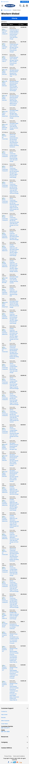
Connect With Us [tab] (6, 748)
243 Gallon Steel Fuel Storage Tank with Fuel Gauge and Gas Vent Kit (14, 126)
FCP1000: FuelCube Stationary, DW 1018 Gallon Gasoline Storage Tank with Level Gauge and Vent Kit (14, 538)
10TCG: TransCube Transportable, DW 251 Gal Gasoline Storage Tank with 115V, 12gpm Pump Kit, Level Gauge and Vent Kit (14, 204)
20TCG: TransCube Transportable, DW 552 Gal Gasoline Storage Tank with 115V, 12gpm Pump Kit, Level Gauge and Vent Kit (14, 416)
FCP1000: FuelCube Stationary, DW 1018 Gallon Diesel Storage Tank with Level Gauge (14, 490)
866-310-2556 (5, 731)
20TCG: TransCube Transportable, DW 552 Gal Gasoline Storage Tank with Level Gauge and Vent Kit (14, 433)
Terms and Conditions (19, 756)
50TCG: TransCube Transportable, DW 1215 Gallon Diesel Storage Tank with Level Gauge (13, 571)
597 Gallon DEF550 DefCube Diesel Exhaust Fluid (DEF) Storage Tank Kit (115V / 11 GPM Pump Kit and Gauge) (14, 476)
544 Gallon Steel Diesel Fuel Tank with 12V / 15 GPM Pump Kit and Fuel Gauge (14, 304)
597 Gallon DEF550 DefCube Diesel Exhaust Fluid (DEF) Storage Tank (14, 446)
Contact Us (4, 711)
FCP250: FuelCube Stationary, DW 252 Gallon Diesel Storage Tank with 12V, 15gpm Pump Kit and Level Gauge (14, 250)
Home (1, 10)
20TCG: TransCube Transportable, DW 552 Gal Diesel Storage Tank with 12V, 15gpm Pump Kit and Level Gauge (14, 383)
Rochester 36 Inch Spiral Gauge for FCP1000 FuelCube (14, 626)
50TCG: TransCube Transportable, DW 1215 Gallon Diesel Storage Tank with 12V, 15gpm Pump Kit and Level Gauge (14, 586)
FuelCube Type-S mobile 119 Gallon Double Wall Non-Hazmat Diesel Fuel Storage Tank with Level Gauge (14, 34)
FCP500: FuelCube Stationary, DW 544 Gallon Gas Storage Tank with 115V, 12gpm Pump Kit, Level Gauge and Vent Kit (14, 334)
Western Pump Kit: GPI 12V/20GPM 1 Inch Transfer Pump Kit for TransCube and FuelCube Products (14, 638)
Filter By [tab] (14, 18)
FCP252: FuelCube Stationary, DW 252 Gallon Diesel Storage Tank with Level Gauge (14, 235)
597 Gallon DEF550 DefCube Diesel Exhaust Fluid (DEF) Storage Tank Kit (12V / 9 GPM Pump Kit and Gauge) (14, 460)
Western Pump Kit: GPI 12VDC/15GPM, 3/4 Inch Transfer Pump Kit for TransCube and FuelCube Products (14, 673)
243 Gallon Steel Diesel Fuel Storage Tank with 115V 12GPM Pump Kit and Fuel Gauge (14, 114)
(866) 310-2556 (25, 1)
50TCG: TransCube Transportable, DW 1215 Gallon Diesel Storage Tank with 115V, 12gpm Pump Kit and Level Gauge (14, 602)
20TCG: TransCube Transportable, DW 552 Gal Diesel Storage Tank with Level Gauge (13, 368)
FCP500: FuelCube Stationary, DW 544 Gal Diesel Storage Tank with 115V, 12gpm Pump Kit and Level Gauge (14, 318)
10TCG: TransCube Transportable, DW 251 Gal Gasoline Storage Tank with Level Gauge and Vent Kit (14, 221)
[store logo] (9, 5)
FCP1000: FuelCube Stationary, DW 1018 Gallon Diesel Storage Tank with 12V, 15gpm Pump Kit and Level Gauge (14, 505)
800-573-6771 (5, 728)
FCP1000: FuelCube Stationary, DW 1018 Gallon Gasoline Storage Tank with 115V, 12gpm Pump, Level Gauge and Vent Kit (14, 521)
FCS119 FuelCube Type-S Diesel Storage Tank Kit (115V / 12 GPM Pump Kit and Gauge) (14, 61)
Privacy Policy (8, 756)
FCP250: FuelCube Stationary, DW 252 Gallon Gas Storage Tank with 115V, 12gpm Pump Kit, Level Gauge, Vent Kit (14, 266)
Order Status (6, 1)
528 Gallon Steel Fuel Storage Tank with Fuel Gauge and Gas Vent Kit (14, 280)
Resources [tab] (4, 737)
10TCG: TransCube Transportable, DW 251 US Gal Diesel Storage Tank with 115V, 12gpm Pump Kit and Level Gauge (14, 188)
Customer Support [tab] (7, 708)
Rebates (3, 717)
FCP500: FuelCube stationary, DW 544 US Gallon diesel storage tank (13, 292)
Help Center (4, 714)
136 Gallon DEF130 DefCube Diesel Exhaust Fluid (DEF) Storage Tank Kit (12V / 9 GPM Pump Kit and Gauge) (14, 86)
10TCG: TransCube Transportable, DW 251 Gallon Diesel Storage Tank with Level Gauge (13, 157)
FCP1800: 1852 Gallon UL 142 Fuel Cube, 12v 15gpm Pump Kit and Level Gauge (14, 615)
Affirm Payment (5, 720)
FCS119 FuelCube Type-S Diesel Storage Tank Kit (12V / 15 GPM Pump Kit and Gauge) (14, 48)
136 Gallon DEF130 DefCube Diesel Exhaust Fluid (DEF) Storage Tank (14, 73)
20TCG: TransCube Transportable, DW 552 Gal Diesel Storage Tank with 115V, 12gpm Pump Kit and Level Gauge (14, 399)
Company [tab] (4, 742)
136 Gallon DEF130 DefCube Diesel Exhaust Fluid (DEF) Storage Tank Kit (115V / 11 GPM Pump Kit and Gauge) (14, 100)
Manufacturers (8, 10)
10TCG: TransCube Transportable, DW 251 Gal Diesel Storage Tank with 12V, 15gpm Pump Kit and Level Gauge (14, 172)
